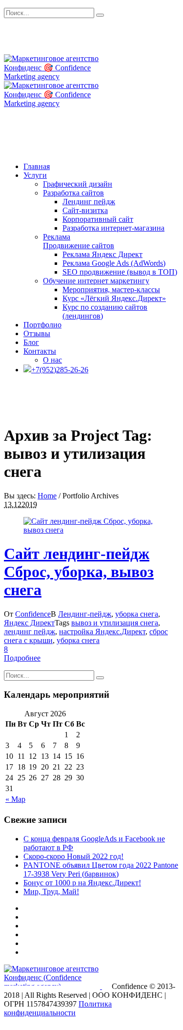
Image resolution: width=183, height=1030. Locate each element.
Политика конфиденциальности (58, 1008)
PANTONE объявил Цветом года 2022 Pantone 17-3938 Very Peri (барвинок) (100, 869)
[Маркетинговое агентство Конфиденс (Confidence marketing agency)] (53, 986)
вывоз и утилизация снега (114, 623)
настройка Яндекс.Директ (102, 631)
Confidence (33, 614)
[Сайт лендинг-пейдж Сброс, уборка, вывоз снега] (91, 530)
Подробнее (22, 658)
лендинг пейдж (29, 631)
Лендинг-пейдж (84, 614)
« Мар (15, 799)
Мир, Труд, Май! (51, 891)
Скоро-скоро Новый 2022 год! (73, 856)
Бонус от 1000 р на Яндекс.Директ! (82, 883)
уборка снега (136, 614)
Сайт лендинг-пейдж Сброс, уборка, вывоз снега (79, 572)
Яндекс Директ (29, 623)
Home (47, 496)
